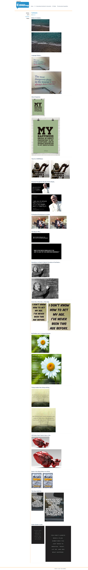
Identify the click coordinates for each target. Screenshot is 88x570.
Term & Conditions (63, 568)
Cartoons (27, 16)
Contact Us (56, 568)
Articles (27, 13)
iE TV (28, 14)
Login (59, 568)
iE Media (54, 6)
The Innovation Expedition (62, 6)
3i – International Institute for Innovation (43, 6)
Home (32, 6)
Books (28, 18)
